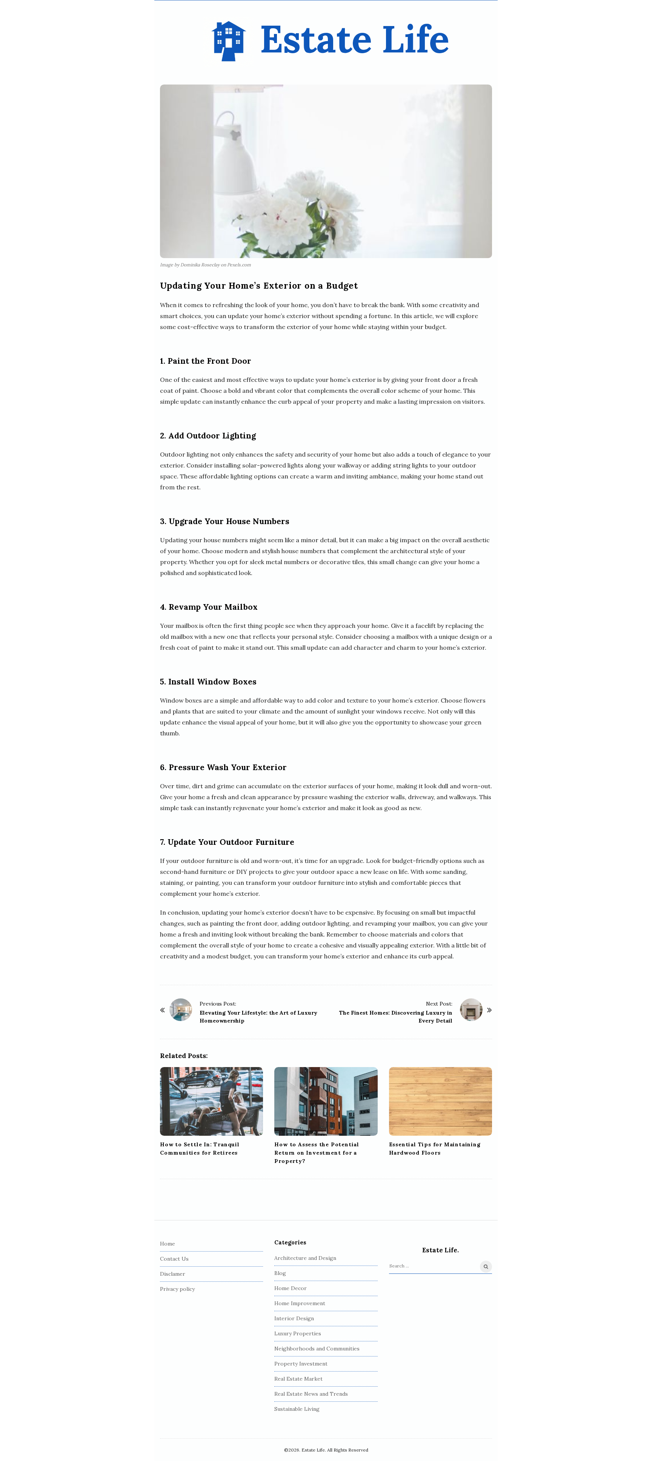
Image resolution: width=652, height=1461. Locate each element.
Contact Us (174, 1258)
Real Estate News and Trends (311, 1393)
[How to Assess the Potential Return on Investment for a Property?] (325, 1101)
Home (167, 1243)
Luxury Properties (297, 1333)
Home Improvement (299, 1303)
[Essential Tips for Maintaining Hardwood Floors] (440, 1101)
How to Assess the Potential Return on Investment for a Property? (316, 1152)
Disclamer (172, 1273)
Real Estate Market (298, 1378)
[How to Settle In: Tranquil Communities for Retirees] (211, 1101)
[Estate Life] (228, 41)
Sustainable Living (297, 1409)
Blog (280, 1273)
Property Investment (301, 1363)
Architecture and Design (305, 1258)
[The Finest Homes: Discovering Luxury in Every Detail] (471, 1009)
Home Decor (290, 1288)
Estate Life (354, 38)
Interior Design (294, 1318)
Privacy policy (177, 1289)
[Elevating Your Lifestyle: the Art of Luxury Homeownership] (180, 1009)
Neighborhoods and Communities (317, 1348)
